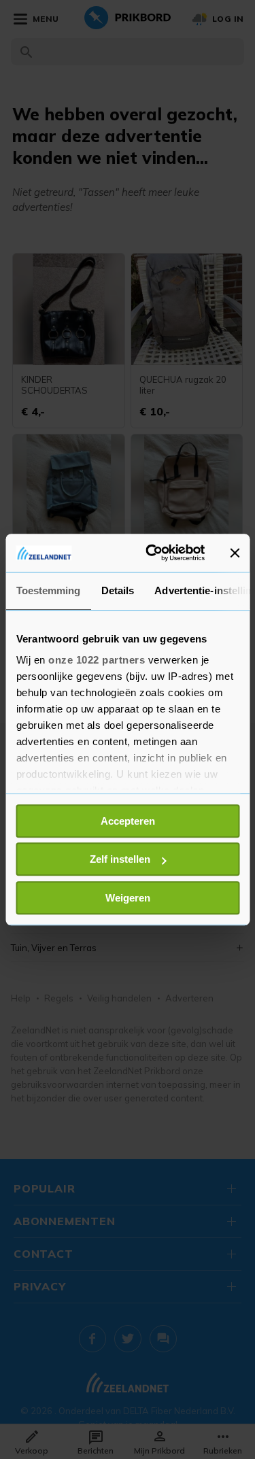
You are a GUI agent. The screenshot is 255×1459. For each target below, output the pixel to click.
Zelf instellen (120, 859)
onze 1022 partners (96, 660)
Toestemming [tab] (48, 590)
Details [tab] (117, 590)
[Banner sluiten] (234, 552)
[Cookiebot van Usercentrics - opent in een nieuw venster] (152, 553)
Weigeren (127, 898)
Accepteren (128, 821)
